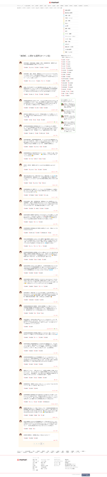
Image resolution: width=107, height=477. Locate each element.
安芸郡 (69, 72)
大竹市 (64, 68)
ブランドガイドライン (58, 461)
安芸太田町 (65, 82)
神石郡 (69, 76)
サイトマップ (56, 465)
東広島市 (69, 68)
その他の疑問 (68, 49)
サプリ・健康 (68, 33)
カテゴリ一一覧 (57, 464)
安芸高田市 (70, 70)
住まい (66, 23)
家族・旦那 (67, 41)
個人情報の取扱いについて (70, 464)
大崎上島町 (65, 85)
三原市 (69, 61)
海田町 (23, 56)
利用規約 (66, 462)
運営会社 (66, 459)
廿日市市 (64, 70)
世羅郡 (64, 76)
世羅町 (70, 85)
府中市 (72, 93)
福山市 (69, 64)
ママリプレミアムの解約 (70, 468)
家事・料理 (67, 28)
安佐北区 (64, 89)
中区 (68, 91)
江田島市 (64, 72)
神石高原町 (65, 87)
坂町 (68, 80)
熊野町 (64, 80)
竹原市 (64, 61)
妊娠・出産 (67, 15)
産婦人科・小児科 (69, 46)
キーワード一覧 (57, 462)
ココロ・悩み (68, 39)
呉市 (68, 59)
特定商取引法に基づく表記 (70, 465)
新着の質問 (67, 10)
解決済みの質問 (68, 12)
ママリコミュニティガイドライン (71, 467)
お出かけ (67, 44)
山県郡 (64, 74)
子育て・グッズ (68, 18)
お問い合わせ (67, 461)
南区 (63, 93)
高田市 (68, 95)
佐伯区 (64, 91)
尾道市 (64, 64)
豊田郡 (69, 74)
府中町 (72, 78)
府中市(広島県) (65, 78)
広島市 (64, 59)
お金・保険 (67, 20)
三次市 (64, 66)
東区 (72, 91)
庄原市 (69, 66)
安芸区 (69, 89)
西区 (67, 93)
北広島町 (71, 82)
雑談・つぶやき (68, 52)
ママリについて (57, 459)
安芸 (63, 95)
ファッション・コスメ (70, 36)
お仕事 (66, 25)
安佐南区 (71, 87)
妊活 (66, 31)
